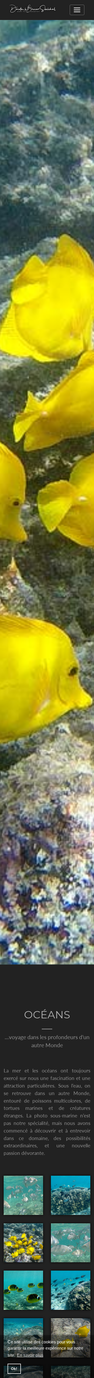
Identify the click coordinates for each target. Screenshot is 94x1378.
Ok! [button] (14, 1369)
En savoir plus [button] (30, 1355)
